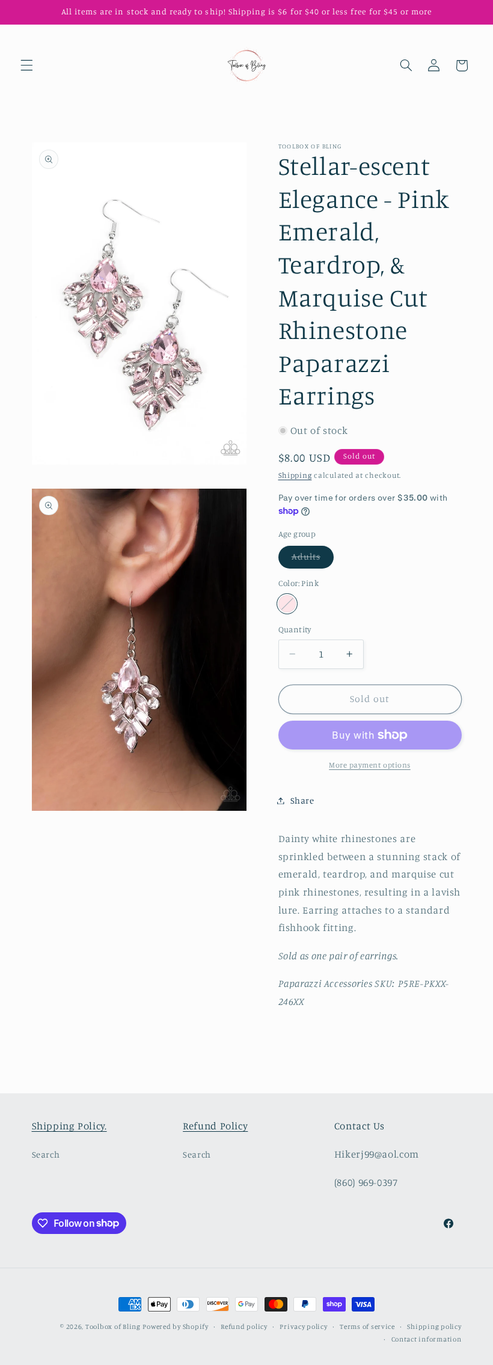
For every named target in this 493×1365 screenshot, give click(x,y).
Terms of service (367, 1326)
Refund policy (244, 1326)
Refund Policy (215, 1126)
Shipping (295, 475)
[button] (26, 65)
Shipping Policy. (69, 1126)
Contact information (426, 1339)
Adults (313, 559)
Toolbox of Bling (113, 1326)
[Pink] (287, 603)
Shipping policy (434, 1326)
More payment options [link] (370, 764)
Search (46, 1154)
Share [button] (302, 800)
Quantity (294, 629)
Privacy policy (303, 1326)
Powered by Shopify (175, 1326)
